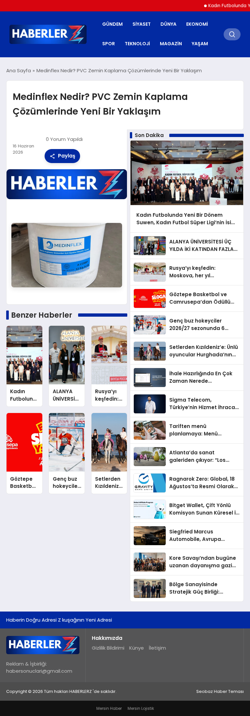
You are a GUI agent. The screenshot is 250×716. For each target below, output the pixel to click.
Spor (108, 43)
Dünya (168, 24)
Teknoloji (137, 43)
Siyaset (141, 24)
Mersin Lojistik (141, 708)
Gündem (112, 24)
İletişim (157, 647)
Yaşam (200, 43)
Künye (136, 647)
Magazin (171, 43)
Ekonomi (197, 24)
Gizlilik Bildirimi (108, 647)
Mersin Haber (109, 708)
